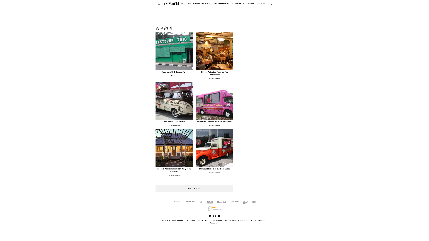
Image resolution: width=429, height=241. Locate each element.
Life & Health (236, 3)
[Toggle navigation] (159, 3)
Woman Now (186, 3)
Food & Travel (248, 3)
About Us (200, 220)
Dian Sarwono (175, 76)
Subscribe (191, 220)
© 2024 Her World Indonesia (173, 220)
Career (246, 220)
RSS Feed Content (258, 220)
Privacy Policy (237, 220)
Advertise (219, 220)
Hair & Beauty (206, 3)
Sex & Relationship (221, 3)
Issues (227, 220)
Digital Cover (261, 3)
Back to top (214, 223)
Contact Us (209, 220)
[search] (270, 3)
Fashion (196, 3)
